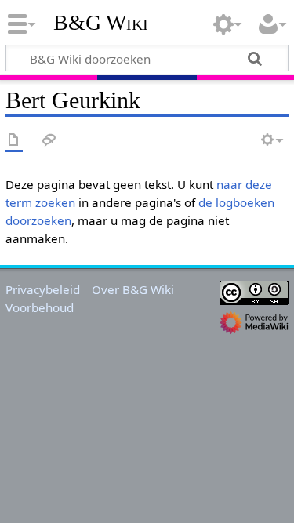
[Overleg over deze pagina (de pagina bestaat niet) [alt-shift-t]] (49, 141)
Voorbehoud (39, 307)
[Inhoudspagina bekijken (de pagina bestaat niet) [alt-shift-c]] (14, 141)
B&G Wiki (100, 23)
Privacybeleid (42, 289)
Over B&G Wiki (133, 289)
